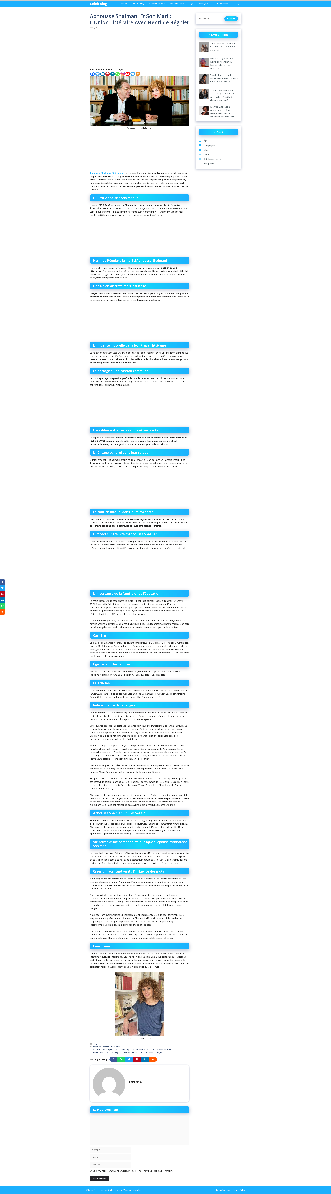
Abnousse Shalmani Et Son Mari (107, 173)
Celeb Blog (98, 3)
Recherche (231, 18)
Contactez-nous (177, 3)
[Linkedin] (102, 74)
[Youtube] (127, 74)
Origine (207, 154)
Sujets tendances (220, 3)
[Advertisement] (139, 49)
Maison (123, 3)
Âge (191, 3)
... (130, 1084)
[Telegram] (132, 74)
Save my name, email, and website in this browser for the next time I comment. (133, 1170)
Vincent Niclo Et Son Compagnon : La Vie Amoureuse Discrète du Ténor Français (127, 1052)
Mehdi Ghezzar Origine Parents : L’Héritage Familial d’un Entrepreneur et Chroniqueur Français (133, 1049)
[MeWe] (112, 74)
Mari (95, 1044)
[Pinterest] (107, 74)
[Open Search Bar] (237, 3)
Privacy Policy (138, 3)
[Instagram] (122, 74)
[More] (138, 74)
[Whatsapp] (117, 74)
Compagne (203, 3)
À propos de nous (157, 3)
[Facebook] (92, 74)
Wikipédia (209, 163)
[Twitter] (97, 74)
